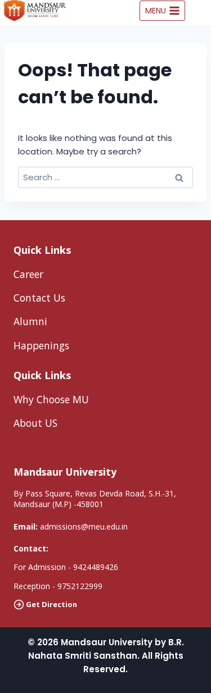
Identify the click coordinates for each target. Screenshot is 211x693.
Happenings (41, 345)
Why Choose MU (51, 399)
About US (35, 423)
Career (28, 274)
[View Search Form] (201, 11)
